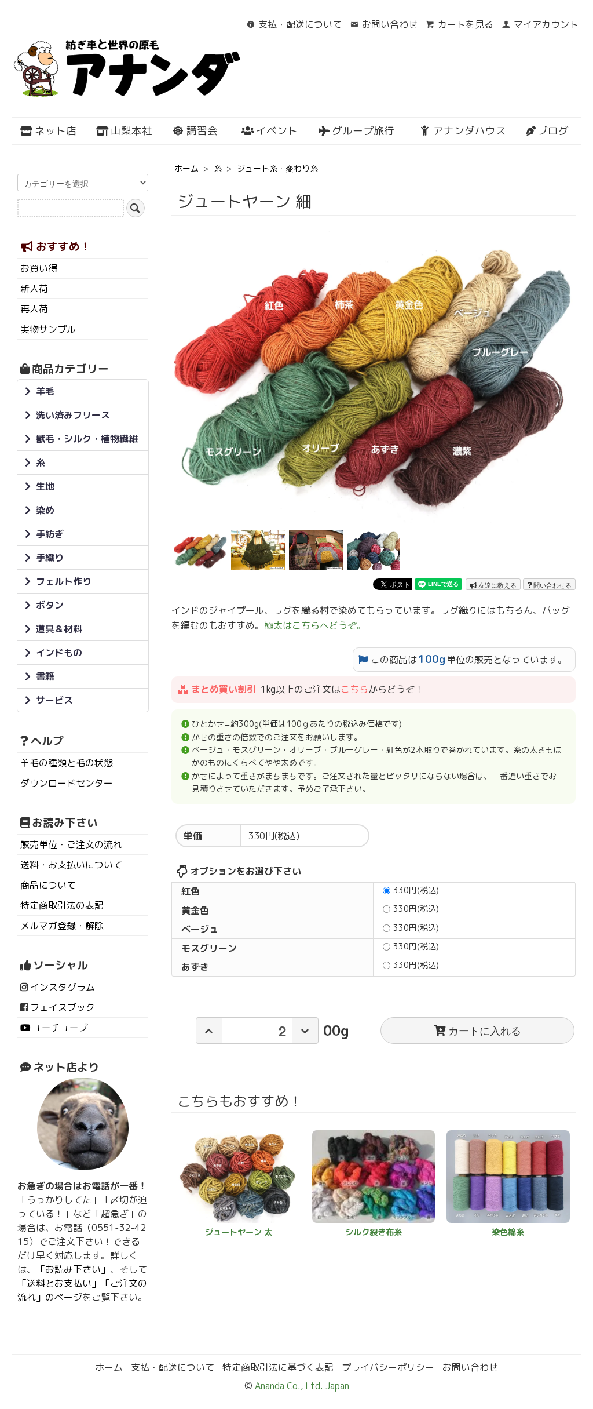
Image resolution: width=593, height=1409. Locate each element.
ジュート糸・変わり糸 (277, 168)
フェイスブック (62, 1007)
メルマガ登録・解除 (62, 925)
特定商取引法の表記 (62, 905)
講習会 (202, 130)
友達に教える (497, 584)
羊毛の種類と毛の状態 (66, 762)
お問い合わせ (390, 24)
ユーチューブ (60, 1027)
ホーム (186, 168)
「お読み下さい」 (73, 1269)
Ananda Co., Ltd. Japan (300, 1385)
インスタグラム (62, 987)
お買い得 (38, 268)
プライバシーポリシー (388, 1367)
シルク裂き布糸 (373, 1232)
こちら (354, 689)
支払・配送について (300, 24)
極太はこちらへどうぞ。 (315, 625)
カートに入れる (484, 1029)
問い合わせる (552, 584)
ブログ (553, 130)
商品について (48, 885)
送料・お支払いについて (71, 864)
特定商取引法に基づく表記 (278, 1367)
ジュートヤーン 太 (238, 1232)
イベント (277, 130)
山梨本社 (131, 130)
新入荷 (34, 288)
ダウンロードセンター (66, 783)
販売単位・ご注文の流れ (71, 844)
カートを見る (465, 24)
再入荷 (34, 309)
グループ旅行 (363, 130)
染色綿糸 (508, 1232)
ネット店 (55, 130)
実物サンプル (48, 329)
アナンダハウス (469, 130)
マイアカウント (546, 24)
